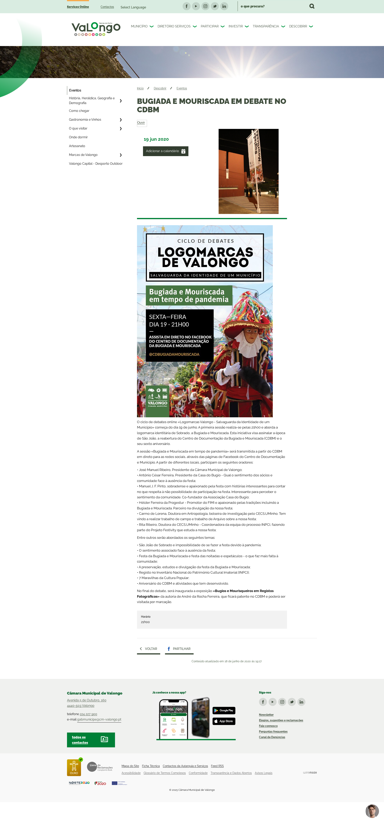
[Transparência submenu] (283, 27)
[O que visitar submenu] (120, 128)
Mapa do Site (130, 766)
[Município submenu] (152, 27)
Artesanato (77, 146)
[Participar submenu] (223, 27)
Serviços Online (78, 6)
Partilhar (182, 649)
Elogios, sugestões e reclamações (281, 720)
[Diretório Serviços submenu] (195, 27)
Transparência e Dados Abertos (231, 773)
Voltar (151, 649)
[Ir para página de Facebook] (264, 701)
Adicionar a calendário (162, 151)
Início (140, 88)
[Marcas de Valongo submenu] (120, 155)
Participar (210, 26)
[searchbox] (277, 6)
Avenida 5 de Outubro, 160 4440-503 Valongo (86, 703)
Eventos (75, 90)
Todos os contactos (80, 740)
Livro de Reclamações (100, 767)
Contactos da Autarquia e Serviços (185, 766)
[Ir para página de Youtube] (273, 701)
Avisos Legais (263, 773)
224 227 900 (88, 714)
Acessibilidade (131, 773)
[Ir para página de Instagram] (283, 701)
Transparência (266, 26)
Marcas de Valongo (83, 155)
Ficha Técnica (151, 766)
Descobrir (298, 26)
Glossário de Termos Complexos (165, 773)
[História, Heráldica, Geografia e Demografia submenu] (120, 100)
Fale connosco (268, 726)
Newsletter (266, 714)
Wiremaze (310, 773)
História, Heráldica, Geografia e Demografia (92, 100)
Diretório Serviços (174, 26)
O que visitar (78, 128)
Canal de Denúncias (272, 737)
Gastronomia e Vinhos (85, 119)
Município (139, 26)
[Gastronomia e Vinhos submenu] (120, 119)
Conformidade (198, 773)
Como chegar (79, 111)
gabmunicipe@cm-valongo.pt (99, 719)
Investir (236, 26)
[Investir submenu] (247, 27)
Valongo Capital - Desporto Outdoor (96, 164)
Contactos (107, 6)
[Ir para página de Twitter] (292, 701)
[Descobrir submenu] (311, 27)
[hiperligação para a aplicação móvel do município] (194, 718)
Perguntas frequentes (273, 731)
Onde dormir (78, 137)
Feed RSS (217, 766)
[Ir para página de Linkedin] (302, 701)
